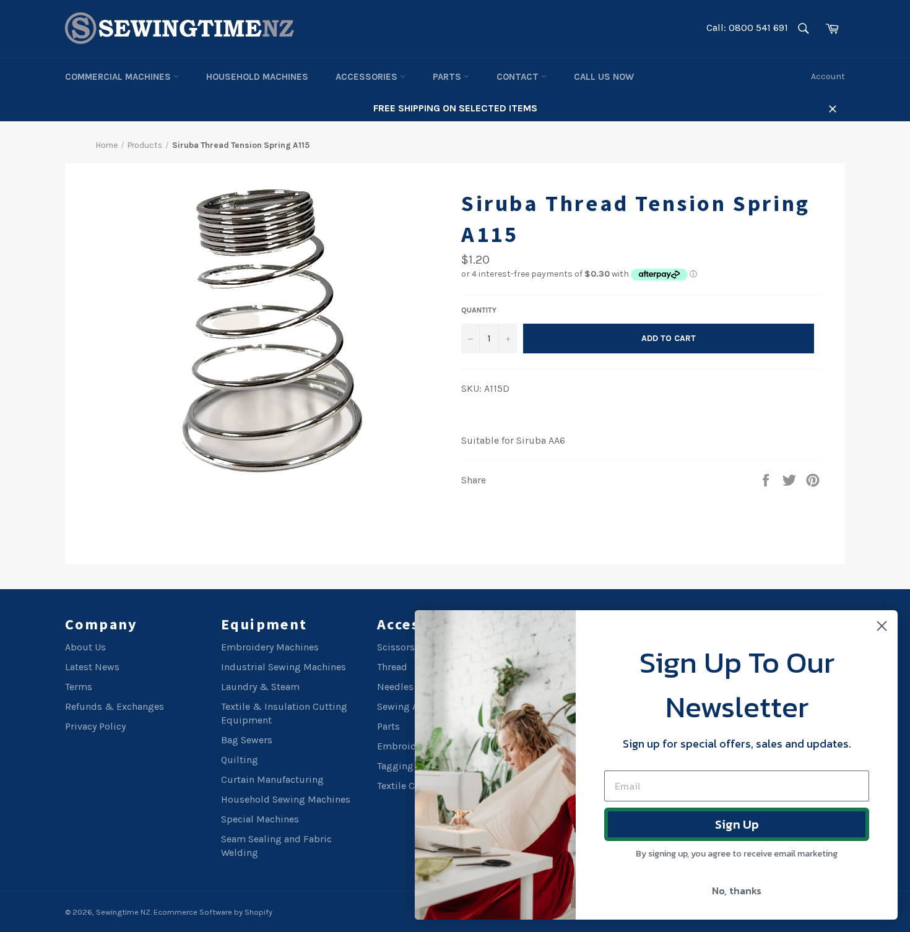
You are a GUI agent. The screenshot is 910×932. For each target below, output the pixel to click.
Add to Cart (668, 338)
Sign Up (737, 824)
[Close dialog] (882, 626)
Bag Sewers (246, 740)
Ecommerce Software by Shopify (213, 912)
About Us (85, 647)
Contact (518, 76)
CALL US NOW (604, 76)
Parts (448, 76)
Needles (395, 687)
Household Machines (257, 76)
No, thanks (736, 890)
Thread (392, 667)
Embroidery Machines (270, 647)
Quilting (239, 760)
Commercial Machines (119, 76)
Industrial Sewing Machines (283, 667)
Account (828, 76)
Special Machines (260, 819)
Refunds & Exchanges (114, 706)
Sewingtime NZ (123, 912)
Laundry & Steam (260, 687)
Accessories (368, 76)
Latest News (92, 667)
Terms (78, 687)
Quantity (478, 310)
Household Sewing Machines (285, 799)
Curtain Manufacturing (272, 779)
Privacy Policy (95, 726)
